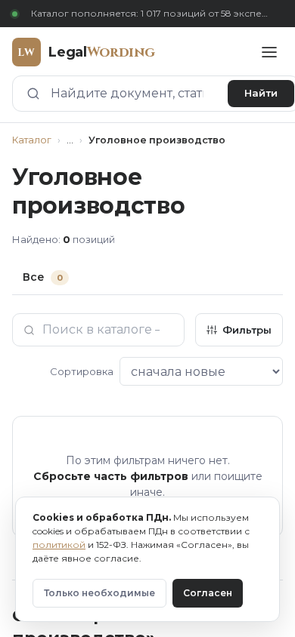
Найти (261, 93)
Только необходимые (99, 593)
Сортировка (81, 371)
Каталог (31, 140)
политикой (59, 544)
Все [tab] (43, 277)
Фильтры (247, 330)
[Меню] (269, 52)
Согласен (207, 593)
